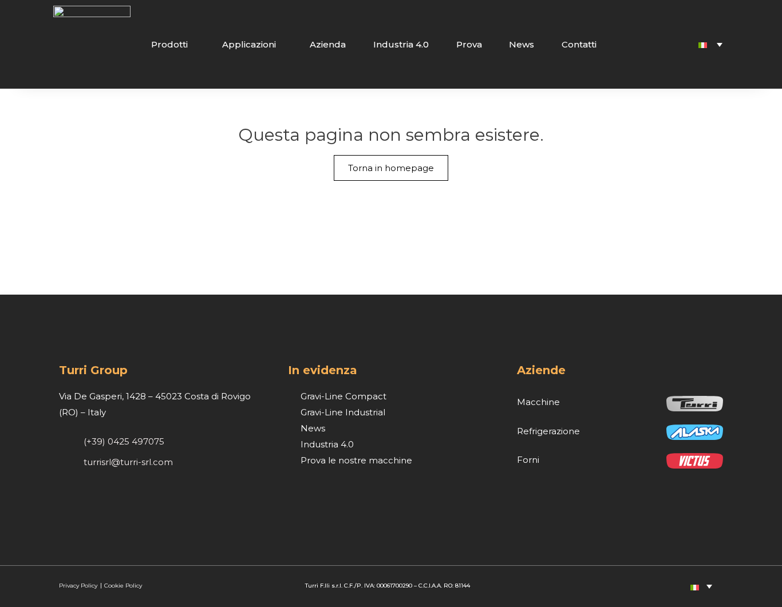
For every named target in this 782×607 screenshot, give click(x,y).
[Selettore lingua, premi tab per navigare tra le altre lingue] (710, 44)
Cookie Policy (123, 585)
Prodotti (169, 44)
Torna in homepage (391, 167)
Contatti (579, 44)
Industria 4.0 (401, 44)
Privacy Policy (79, 585)
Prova (469, 44)
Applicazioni (249, 44)
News (521, 44)
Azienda (328, 44)
